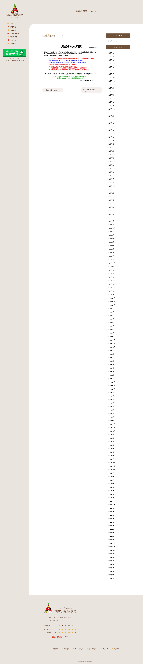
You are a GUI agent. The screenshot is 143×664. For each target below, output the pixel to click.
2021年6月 (111, 238)
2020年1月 (111, 294)
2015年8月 (111, 476)
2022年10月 (111, 189)
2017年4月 (111, 410)
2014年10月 (111, 508)
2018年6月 (111, 361)
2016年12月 (111, 424)
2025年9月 (111, 88)
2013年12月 (111, 543)
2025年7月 (111, 95)
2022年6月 (111, 203)
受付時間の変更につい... (90, 90)
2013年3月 (111, 571)
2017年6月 (111, 403)
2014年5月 (111, 525)
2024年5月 (111, 126)
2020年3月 (111, 287)
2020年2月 (111, 291)
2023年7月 (111, 158)
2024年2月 (111, 137)
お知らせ (13, 43)
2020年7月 (111, 273)
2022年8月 (111, 196)
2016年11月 (111, 427)
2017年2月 (111, 417)
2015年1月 (111, 497)
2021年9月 (111, 231)
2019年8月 (111, 312)
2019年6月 (111, 319)
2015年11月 (111, 466)
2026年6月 (111, 60)
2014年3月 (111, 532)
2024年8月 (111, 119)
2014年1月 (111, 539)
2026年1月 (111, 74)
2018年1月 (111, 378)
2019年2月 (111, 333)
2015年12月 (111, 462)
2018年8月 (111, 354)
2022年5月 (111, 207)
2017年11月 (111, 385)
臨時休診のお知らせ (53, 90)
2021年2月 (111, 252)
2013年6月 (111, 564)
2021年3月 (111, 249)
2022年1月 (111, 221)
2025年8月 (111, 91)
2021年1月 (111, 256)
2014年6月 (111, 522)
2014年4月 (111, 529)
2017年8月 (111, 396)
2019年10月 (111, 305)
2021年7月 (111, 235)
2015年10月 (111, 469)
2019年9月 (111, 308)
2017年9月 (111, 392)
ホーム (12, 24)
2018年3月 (111, 371)
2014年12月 (111, 501)
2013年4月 (111, 567)
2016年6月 (111, 445)
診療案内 (13, 27)
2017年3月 (111, 413)
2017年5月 (111, 406)
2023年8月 (111, 154)
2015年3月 (111, 494)
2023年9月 (111, 151)
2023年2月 (111, 175)
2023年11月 (111, 147)
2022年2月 (111, 217)
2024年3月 (111, 133)
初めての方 (13, 37)
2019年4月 (111, 326)
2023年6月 (111, 161)
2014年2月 (111, 536)
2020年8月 (111, 270)
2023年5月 (111, 165)
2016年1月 (111, 459)
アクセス (13, 40)
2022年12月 (111, 182)
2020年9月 (111, 266)
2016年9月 (111, 434)
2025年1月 (111, 105)
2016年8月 (111, 438)
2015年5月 (111, 487)
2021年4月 (111, 245)
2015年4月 (111, 490)
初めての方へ (93, 649)
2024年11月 (111, 109)
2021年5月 (111, 242)
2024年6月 (111, 123)
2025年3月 (111, 102)
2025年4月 (111, 98)
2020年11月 (111, 263)
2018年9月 (111, 350)
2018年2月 (111, 375)
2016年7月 (111, 441)
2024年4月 (111, 130)
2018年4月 (111, 368)
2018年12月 (111, 340)
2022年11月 (111, 186)
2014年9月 (111, 511)
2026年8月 (111, 53)
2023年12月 (111, 144)
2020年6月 (111, 277)
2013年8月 (111, 557)
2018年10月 (111, 347)
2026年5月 (111, 63)
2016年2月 (111, 455)
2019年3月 (111, 329)
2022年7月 (111, 200)
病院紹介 (13, 30)
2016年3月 (111, 452)
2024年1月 (111, 140)
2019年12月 (111, 298)
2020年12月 (111, 259)
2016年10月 (111, 431)
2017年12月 (111, 382)
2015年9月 (111, 473)
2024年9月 (111, 116)
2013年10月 (111, 550)
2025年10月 (111, 84)
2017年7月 (111, 399)
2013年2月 (111, 574)
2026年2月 (111, 70)
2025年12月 (111, 77)
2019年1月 (111, 336)
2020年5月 (111, 280)
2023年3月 (111, 172)
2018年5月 (111, 364)
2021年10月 (111, 228)
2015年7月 (111, 480)
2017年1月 (111, 420)
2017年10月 (111, 389)
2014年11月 (111, 504)
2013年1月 (111, 578)
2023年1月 (111, 179)
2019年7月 (111, 315)
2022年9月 (111, 193)
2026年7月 (111, 56)
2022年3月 (111, 214)
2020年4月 (111, 284)
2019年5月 (111, 322)
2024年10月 (111, 112)
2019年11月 (111, 301)
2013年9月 (111, 553)
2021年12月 (111, 224)
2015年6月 (111, 483)
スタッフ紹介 (14, 33)
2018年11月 (111, 343)
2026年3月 (111, 67)
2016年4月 (111, 448)
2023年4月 (111, 168)
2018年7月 (111, 357)
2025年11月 (111, 81)
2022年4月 (111, 210)
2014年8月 (111, 515)
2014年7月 (111, 518)
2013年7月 (111, 560)
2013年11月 (111, 546)
